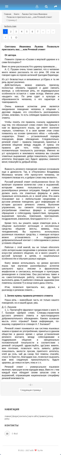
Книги (16, 14)
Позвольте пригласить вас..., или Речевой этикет (29, 17)
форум (15, 416)
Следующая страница (30, 390)
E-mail (15, 433)
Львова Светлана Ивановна (34, 14)
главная (8, 416)
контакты (23, 416)
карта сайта (33, 416)
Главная (7, 14)
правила (42, 416)
